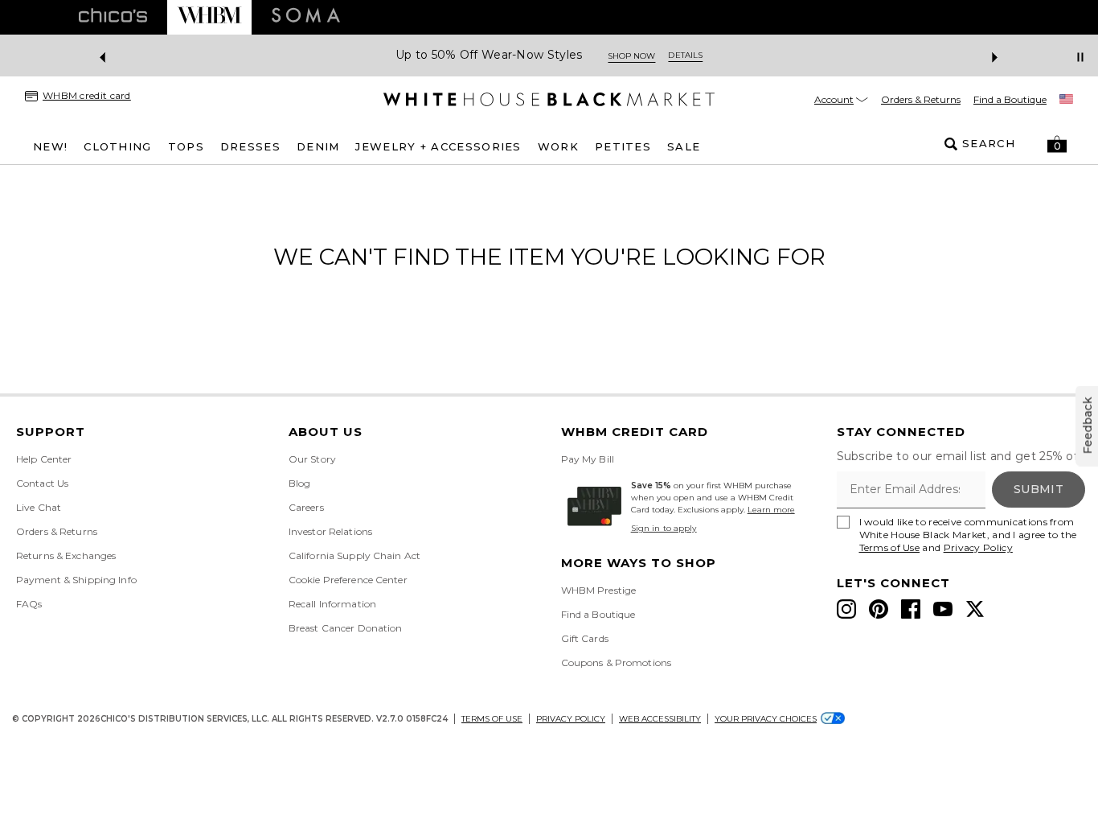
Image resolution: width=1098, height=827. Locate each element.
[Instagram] (846, 609)
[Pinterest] (878, 609)
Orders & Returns (921, 99)
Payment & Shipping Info (76, 580)
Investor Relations (330, 531)
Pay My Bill (587, 459)
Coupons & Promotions (616, 662)
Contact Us (42, 483)
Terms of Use (889, 547)
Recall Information (332, 604)
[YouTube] (943, 609)
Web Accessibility (660, 719)
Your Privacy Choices (766, 719)
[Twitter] (975, 609)
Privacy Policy (978, 547)
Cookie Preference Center (348, 580)
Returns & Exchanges (66, 555)
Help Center (44, 459)
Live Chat (38, 507)
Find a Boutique (1010, 99)
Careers (306, 507)
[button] (1057, 144)
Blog (299, 483)
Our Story (312, 459)
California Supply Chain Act (354, 555)
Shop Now (631, 56)
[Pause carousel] (1080, 57)
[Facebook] (910, 609)
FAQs (29, 604)
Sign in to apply (664, 528)
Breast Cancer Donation (346, 628)
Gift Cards (584, 638)
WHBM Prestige (599, 590)
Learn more (771, 509)
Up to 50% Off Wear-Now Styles (489, 55)
